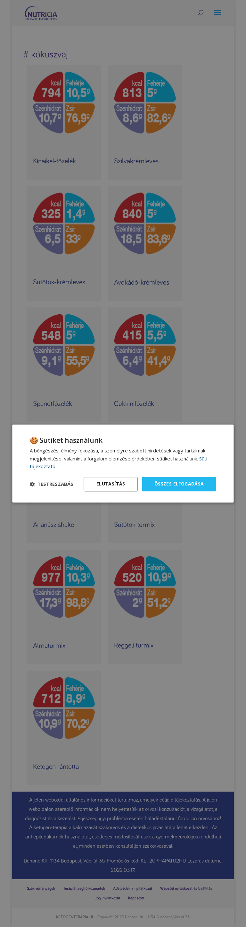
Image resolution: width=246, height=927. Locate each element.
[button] (51, 484)
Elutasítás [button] (110, 484)
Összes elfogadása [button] (179, 484)
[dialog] (123, 463)
